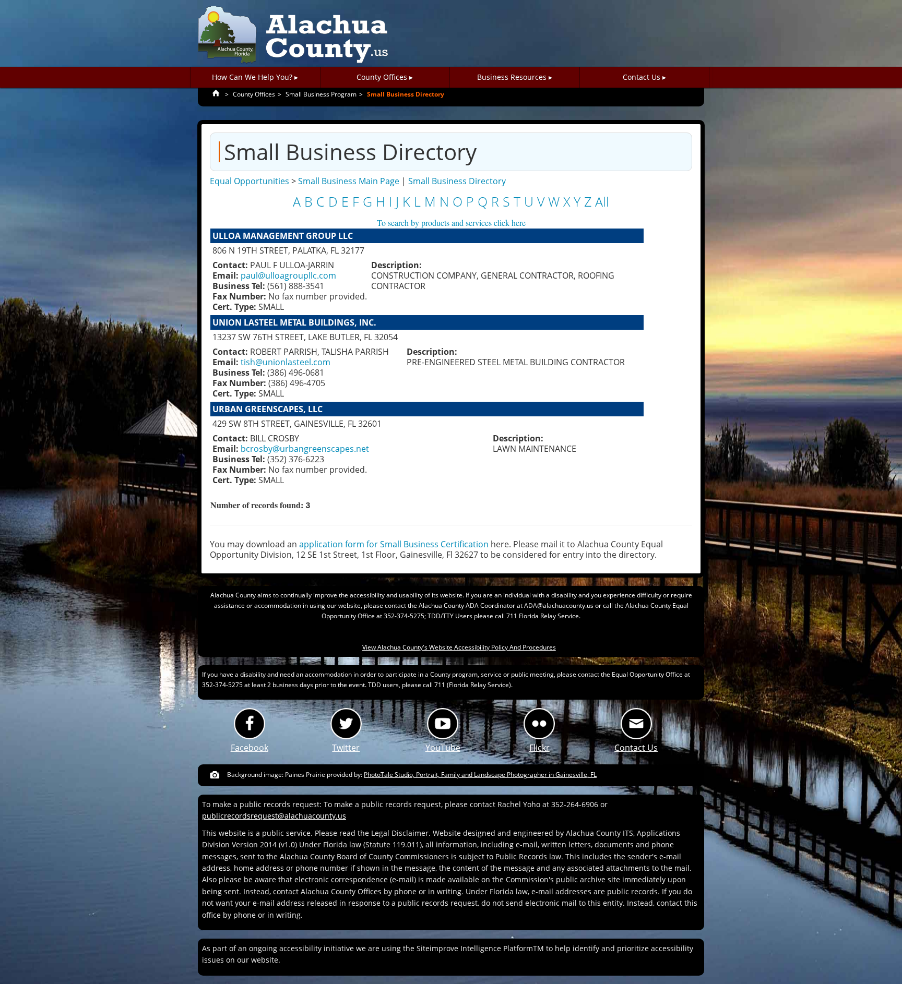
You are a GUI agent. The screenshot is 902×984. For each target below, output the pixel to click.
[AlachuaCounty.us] (293, 35)
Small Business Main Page (348, 181)
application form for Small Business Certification (394, 544)
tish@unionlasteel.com (285, 362)
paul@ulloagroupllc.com (288, 275)
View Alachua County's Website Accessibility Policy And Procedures (459, 647)
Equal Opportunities (249, 181)
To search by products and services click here (451, 222)
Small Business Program (321, 94)
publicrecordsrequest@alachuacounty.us (274, 816)
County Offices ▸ (385, 77)
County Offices (254, 94)
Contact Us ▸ (644, 77)
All (602, 201)
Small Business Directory (405, 94)
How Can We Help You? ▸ (255, 77)
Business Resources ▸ (514, 77)
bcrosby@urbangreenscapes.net (305, 448)
